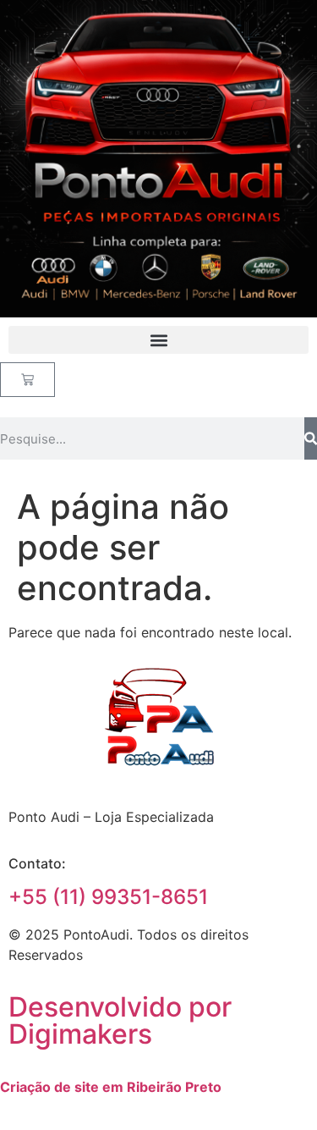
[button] (158, 340)
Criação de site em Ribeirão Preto (110, 1086)
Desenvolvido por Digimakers (120, 1020)
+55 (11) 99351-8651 (108, 897)
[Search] (310, 438)
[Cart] (27, 379)
